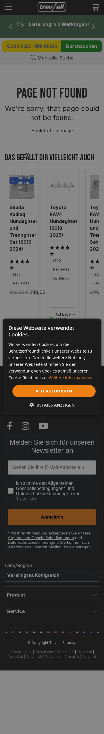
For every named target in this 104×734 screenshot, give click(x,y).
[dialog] (52, 367)
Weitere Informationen (71, 377)
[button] (52, 404)
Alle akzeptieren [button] (54, 391)
